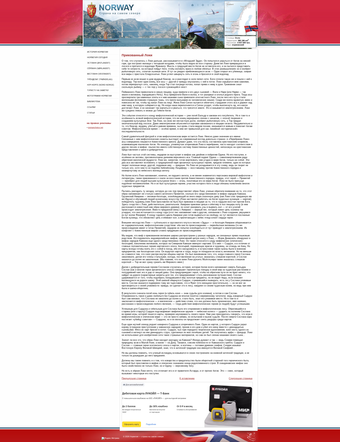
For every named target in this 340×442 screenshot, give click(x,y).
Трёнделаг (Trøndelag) (99, 79)
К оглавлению (187, 378)
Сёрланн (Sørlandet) (98, 68)
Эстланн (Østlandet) (98, 63)
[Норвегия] (120, 14)
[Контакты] (213, 5)
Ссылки (91, 107)
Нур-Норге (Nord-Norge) (100, 85)
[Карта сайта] (203, 5)
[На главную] (192, 5)
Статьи (91, 113)
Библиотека (93, 101)
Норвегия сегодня (97, 57)
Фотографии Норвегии (99, 96)
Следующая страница (240, 378)
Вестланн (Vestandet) (99, 74)
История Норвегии (97, 52)
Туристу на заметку (98, 90)
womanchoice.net (95, 127)
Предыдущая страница (134, 378)
